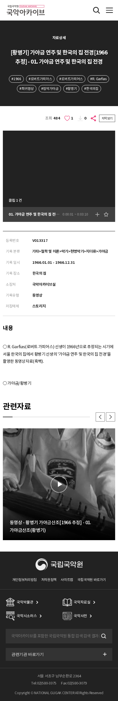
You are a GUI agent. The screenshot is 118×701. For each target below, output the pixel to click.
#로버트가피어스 (71, 79)
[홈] (26, 4)
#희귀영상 (26, 88)
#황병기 (71, 88)
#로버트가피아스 (40, 79)
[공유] (93, 118)
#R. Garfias (98, 79)
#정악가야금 (49, 88)
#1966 (16, 79)
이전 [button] (100, 417)
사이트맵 (67, 580)
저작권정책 (48, 580)
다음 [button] (110, 417)
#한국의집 (91, 88)
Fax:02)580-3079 (74, 683)
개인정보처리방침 (24, 580)
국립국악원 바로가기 (91, 580)
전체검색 (97, 10)
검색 (103, 636)
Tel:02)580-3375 (43, 683)
